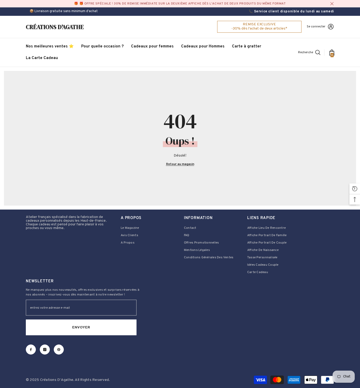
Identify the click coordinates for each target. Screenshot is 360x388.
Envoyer (81, 327)
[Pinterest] (59, 350)
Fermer (332, 4)
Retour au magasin (180, 164)
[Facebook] (31, 350)
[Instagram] (45, 350)
